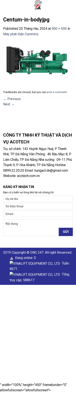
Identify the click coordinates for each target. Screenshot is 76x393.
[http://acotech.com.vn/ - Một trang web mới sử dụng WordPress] (38, 5)
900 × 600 (59, 29)
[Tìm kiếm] (71, 5)
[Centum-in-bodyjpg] (38, 60)
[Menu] (5, 5)
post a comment (57, 92)
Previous (12, 99)
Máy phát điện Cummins (20, 34)
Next (8, 104)
